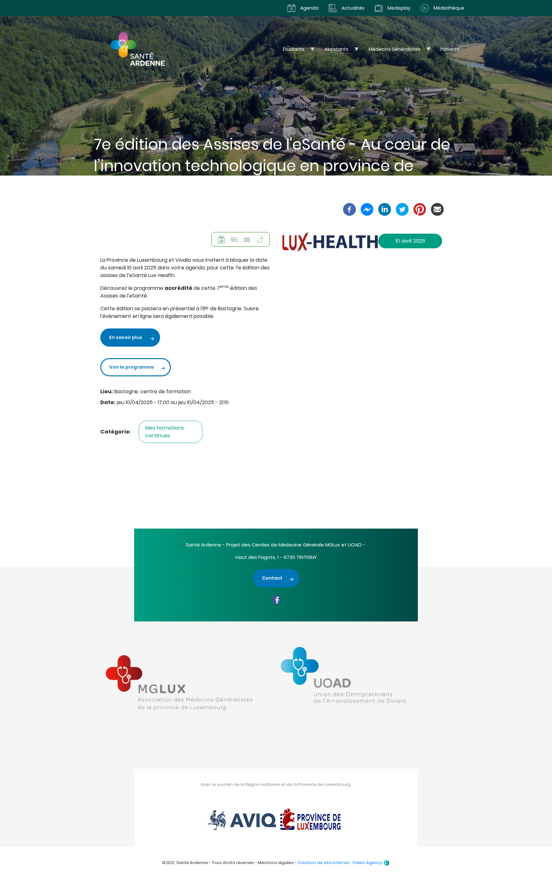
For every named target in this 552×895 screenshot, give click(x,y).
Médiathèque (448, 8)
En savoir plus (126, 337)
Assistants (333, 51)
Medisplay (398, 8)
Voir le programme (131, 367)
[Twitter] (402, 209)
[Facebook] (349, 209)
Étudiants (290, 51)
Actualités (352, 8)
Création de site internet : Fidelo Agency (340, 863)
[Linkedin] (384, 209)
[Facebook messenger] (367, 209)
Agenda (309, 8)
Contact (272, 578)
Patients (450, 49)
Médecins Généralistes (391, 51)
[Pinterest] (419, 209)
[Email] (437, 209)
